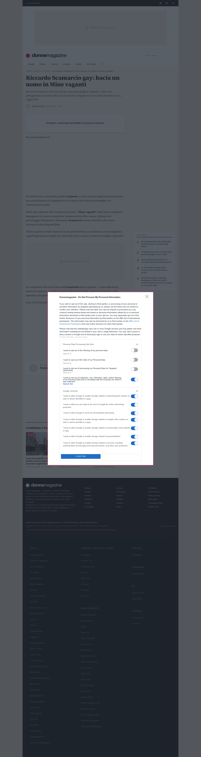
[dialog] (100, 378)
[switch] (134, 350)
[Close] (147, 297)
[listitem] (100, 344)
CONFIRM (81, 456)
